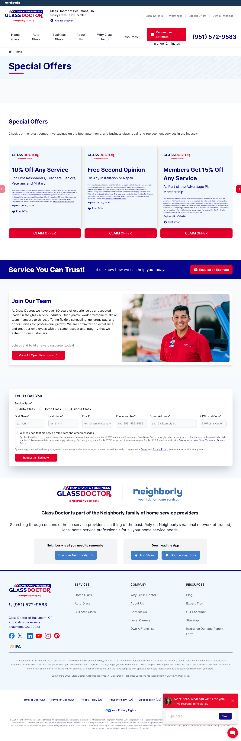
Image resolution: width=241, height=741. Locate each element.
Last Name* (55, 416)
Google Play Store (183, 555)
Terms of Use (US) (33, 699)
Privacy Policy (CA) (121, 699)
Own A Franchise (142, 628)
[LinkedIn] (30, 636)
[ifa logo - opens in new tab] (16, 647)
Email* (86, 416)
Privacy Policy (160, 449)
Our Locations (196, 612)
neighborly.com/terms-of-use (63, 201)
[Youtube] (39, 636)
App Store (147, 555)
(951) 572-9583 (30, 604)
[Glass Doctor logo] (84, 494)
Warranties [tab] (175, 15)
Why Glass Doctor (143, 595)
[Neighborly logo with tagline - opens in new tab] (158, 494)
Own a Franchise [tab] (223, 15)
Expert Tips (194, 603)
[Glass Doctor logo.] (24, 16)
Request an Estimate (214, 270)
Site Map (192, 620)
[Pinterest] (57, 636)
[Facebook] (12, 636)
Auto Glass (27, 409)
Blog (189, 595)
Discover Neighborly (73, 555)
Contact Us (138, 612)
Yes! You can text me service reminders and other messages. (57, 432)
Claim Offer (44, 233)
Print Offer (22, 211)
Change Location (64, 20)
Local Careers (140, 620)
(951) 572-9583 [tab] (214, 36)
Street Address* (160, 416)
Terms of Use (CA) (62, 699)
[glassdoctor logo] (37, 590)
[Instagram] (48, 636)
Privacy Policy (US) (91, 699)
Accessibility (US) (150, 699)
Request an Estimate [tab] (164, 34)
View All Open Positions (36, 355)
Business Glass (80, 409)
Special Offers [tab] (197, 15)
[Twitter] (21, 636)
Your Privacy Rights (124, 710)
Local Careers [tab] (154, 15)
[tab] (15, 37)
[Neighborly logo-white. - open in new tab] (12, 3)
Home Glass (52, 409)
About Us (137, 603)
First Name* (22, 416)
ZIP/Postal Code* (210, 416)
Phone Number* (126, 416)
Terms (208, 440)
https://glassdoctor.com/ (185, 440)
